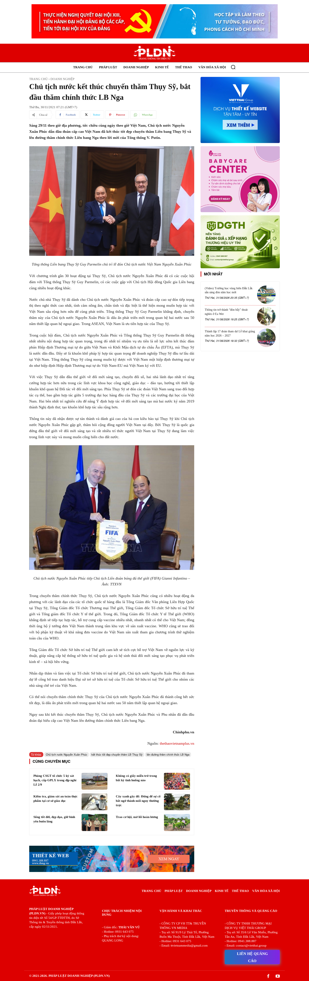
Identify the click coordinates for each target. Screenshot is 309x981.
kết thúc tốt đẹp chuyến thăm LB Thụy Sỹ (117, 754)
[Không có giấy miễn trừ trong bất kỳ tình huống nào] (177, 781)
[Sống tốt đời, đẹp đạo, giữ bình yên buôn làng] (94, 822)
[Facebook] (268, 976)
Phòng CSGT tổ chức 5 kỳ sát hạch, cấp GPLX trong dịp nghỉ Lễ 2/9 (54, 780)
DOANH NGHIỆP (62, 79)
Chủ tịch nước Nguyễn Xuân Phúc (66, 754)
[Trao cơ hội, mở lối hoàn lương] (177, 822)
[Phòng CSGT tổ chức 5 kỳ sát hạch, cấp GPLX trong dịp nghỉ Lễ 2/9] (94, 781)
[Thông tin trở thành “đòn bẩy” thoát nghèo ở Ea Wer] (266, 316)
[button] (233, 67)
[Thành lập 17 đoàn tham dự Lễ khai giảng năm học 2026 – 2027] (266, 338)
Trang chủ (38, 79)
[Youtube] (277, 976)
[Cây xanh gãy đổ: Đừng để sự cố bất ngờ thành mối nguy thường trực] (177, 801)
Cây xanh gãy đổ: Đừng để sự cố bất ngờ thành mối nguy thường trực (138, 801)
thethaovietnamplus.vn (177, 743)
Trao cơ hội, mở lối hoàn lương (137, 817)
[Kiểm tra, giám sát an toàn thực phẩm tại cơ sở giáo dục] (94, 801)
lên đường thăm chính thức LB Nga (168, 754)
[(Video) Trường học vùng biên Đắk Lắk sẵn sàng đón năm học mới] (266, 294)
